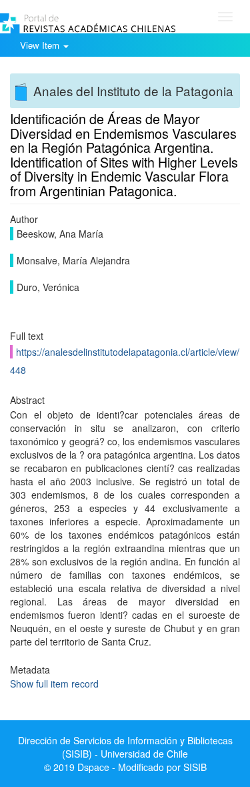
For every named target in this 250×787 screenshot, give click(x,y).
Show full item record (54, 683)
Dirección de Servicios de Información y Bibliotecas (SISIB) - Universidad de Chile (125, 747)
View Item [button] (41, 45)
